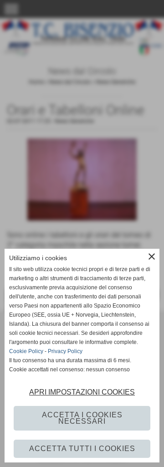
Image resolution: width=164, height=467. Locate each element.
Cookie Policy (26, 351)
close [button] (151, 256)
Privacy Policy (65, 351)
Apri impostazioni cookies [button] (82, 392)
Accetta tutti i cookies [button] (82, 448)
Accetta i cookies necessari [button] (82, 418)
